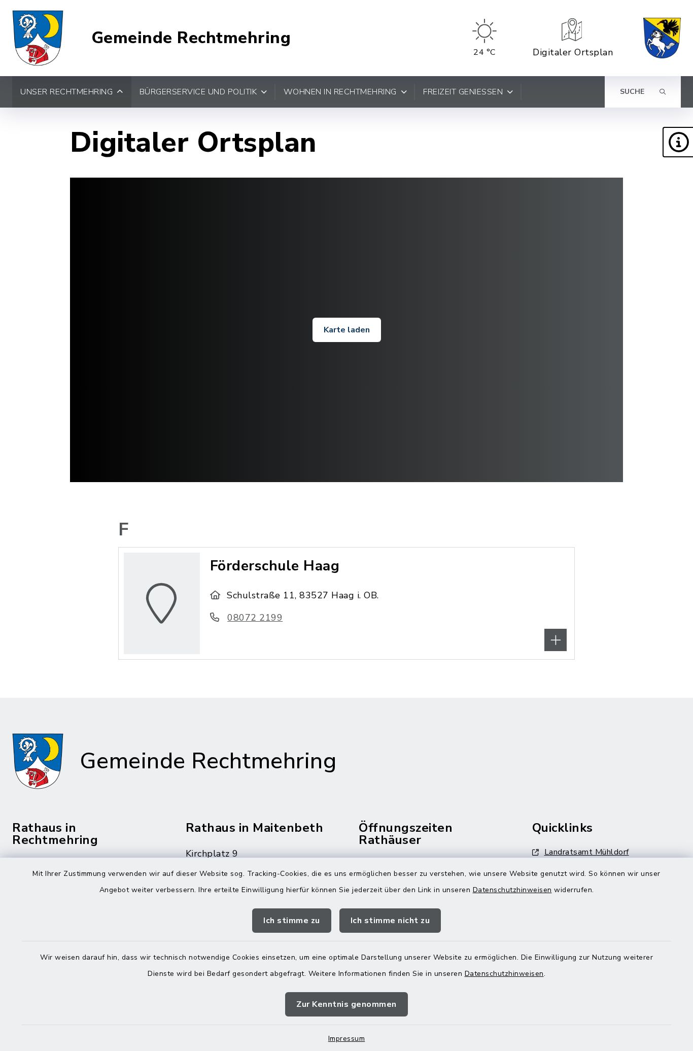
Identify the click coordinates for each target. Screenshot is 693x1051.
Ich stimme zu (291, 920)
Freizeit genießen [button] (463, 91)
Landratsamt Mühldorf (586, 852)
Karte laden (347, 329)
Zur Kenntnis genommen (346, 1004)
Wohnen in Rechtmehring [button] (340, 91)
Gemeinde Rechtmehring (191, 38)
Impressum (346, 1038)
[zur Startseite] (37, 38)
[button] (678, 142)
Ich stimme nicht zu (390, 920)
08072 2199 (255, 618)
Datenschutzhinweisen (512, 890)
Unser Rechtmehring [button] (66, 91)
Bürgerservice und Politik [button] (198, 91)
